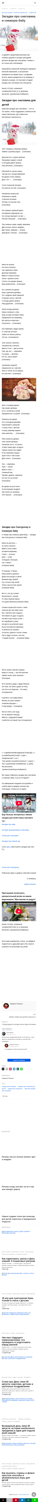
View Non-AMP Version (24, 1494)
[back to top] (34, 1494)
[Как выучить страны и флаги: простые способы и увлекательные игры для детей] (19, 1452)
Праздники (13, 8)
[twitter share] (3, 1069)
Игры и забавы (6, 1293)
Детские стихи (6, 1377)
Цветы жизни (30, 884)
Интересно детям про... (20, 12)
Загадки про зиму (8, 824)
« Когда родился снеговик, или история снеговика (19, 1024)
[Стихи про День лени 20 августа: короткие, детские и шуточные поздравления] (19, 1365)
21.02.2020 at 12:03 (13, 1046)
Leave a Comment (19, 1060)
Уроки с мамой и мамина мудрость (13, 1468)
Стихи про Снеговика (10, 836)
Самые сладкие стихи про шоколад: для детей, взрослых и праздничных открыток (19, 1219)
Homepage (5, 8)
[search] (35, 3)
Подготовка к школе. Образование (22, 1251)
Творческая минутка (8, 1254)
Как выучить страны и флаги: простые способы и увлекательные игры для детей (18, 1476)
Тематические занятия (9, 1466)
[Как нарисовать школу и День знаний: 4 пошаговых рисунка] (19, 1240)
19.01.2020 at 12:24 (10, 1034)
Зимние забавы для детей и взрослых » (22, 1017)
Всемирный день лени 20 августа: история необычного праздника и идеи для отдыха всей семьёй (18, 1429)
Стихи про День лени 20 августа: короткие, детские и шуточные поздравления (17, 1384)
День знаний (6, 1251)
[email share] (7, 1069)
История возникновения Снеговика (15, 830)
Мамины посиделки (24, 1419)
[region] (19, 976)
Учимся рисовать (22, 1254)
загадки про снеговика (9, 1086)
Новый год (22, 8)
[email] (9, 1500)
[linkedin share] (14, 1069)
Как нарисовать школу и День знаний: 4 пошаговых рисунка (18, 1259)
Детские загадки (7, 12)
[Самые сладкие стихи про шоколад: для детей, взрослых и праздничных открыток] (19, 1203)
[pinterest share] (10, 1069)
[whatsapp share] (18, 1069)
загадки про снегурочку (15, 1088)
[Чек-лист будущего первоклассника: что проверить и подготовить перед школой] (19, 1321)
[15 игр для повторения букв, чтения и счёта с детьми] (19, 1282)
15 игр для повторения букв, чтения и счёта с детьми (18, 1299)
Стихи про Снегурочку (10, 867)
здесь (8, 847)
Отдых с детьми (17, 1377)
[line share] (21, 1069)
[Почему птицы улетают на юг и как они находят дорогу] (19, 1173)
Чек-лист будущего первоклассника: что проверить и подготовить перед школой (16, 1341)
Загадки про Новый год (11, 841)
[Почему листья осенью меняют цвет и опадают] (19, 1144)
